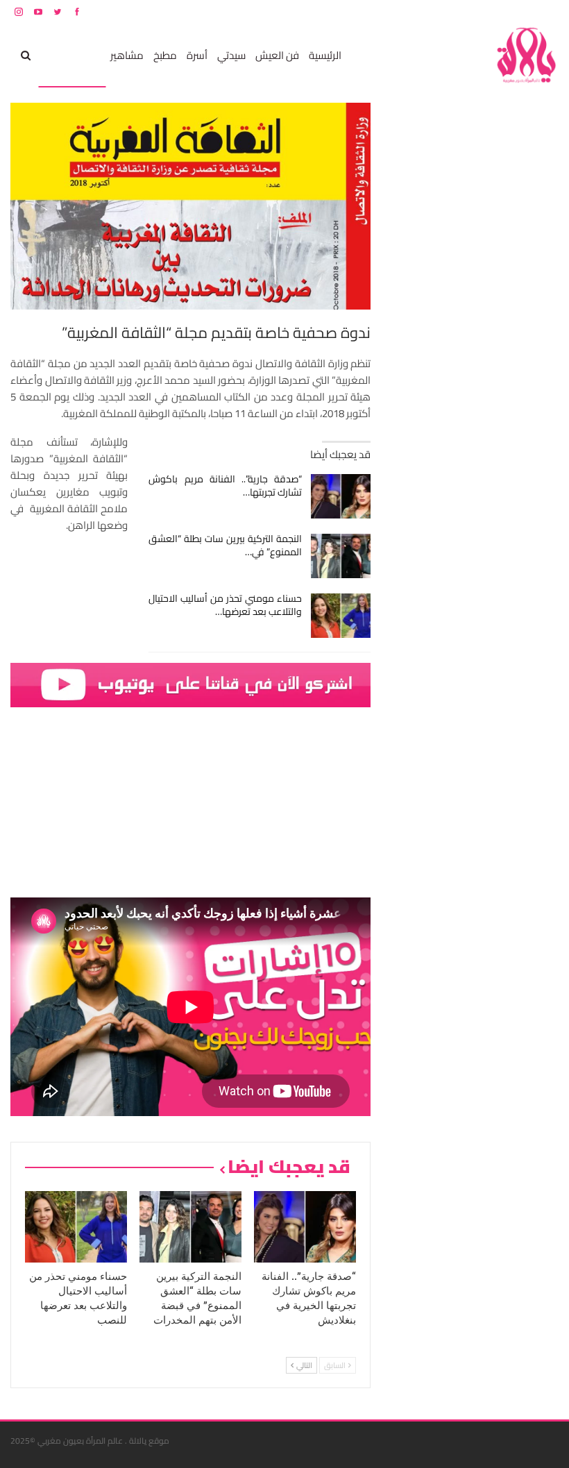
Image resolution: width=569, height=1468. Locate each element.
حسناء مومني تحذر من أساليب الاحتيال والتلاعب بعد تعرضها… (225, 605)
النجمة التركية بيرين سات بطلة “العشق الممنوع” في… (225, 545)
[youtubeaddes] (190, 684)
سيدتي (231, 55)
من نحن (548, 11)
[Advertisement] (454, 311)
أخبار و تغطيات (72, 55)
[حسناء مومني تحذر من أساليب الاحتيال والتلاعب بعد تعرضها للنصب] (341, 615)
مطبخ (165, 55)
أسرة (197, 55)
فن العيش (277, 55)
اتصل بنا (470, 11)
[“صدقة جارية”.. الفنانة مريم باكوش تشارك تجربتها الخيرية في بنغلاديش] (341, 496)
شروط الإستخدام (425, 11)
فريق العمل (509, 11)
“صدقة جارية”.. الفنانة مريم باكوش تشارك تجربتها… (225, 485)
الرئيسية (325, 55)
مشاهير (127, 55)
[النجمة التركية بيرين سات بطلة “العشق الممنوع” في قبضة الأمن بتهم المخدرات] (341, 556)
